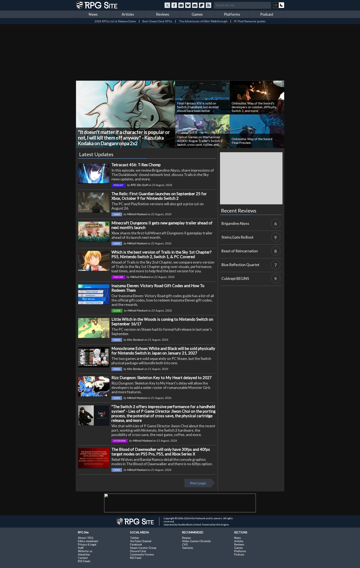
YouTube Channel (140, 541)
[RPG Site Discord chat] (195, 5)
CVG (185, 544)
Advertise (84, 554)
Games (197, 14)
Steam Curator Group (143, 547)
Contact (83, 557)
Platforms (232, 14)
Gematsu (187, 547)
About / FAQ (85, 537)
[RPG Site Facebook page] (174, 5)
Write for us (85, 551)
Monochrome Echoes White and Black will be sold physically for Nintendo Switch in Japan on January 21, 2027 (163, 350)
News (93, 14)
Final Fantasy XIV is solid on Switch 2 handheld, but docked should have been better (198, 107)
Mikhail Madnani (137, 214)
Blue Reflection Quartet (240, 265)
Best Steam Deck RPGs (157, 21)
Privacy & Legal (87, 544)
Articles (128, 14)
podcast (119, 185)
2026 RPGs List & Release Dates (115, 21)
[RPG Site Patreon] (201, 5)
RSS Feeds (84, 561)
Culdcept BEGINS (235, 278)
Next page (198, 483)
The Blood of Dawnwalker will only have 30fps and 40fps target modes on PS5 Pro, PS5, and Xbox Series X (160, 451)
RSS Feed (135, 557)
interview (120, 441)
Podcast (266, 14)
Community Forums (142, 554)
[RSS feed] (208, 5)
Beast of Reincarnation (239, 251)
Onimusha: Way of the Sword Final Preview (252, 141)
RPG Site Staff (139, 185)
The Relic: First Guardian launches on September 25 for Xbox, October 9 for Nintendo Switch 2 (159, 196)
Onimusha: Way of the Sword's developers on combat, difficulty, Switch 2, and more (254, 107)
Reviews (162, 14)
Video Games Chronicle (196, 541)
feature (118, 277)
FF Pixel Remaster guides (250, 21)
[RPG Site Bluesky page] (188, 5)
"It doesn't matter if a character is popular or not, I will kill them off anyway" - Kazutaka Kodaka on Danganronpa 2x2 (124, 137)
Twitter (134, 537)
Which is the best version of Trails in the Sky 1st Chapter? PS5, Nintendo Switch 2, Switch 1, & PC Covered (161, 254)
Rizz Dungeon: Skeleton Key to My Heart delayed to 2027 (161, 377)
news (117, 214)
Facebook (136, 544)
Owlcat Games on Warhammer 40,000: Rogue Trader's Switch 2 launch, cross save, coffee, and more (199, 140)
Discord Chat (138, 551)
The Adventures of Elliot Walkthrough (203, 21)
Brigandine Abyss (235, 223)
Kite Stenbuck (135, 339)
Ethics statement (88, 541)
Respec (186, 537)
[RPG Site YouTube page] (181, 5)
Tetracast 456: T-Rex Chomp (136, 164)
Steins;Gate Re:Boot (237, 237)
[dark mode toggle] (278, 5)
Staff (81, 547)
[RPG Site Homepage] (97, 5)
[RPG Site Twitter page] (167, 5)
